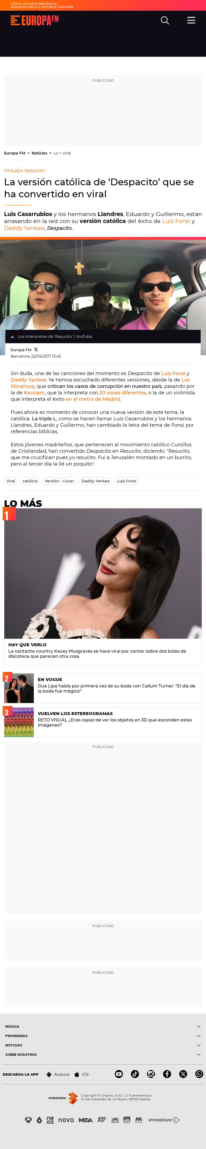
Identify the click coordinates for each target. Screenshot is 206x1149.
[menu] (191, 20)
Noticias (40, 153)
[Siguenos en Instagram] (151, 1076)
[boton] (152, 1026)
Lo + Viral (62, 153)
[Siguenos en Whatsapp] (199, 1076)
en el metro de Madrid (93, 399)
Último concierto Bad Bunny (34, 4)
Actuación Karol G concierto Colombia (42, 7)
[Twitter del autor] (36, 349)
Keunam (34, 393)
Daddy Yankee (24, 228)
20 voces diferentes (122, 393)
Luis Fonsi (176, 221)
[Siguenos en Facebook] (167, 1076)
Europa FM (15, 153)
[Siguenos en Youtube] (119, 1076)
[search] (165, 20)
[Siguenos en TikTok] (135, 1076)
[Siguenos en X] (183, 1076)
